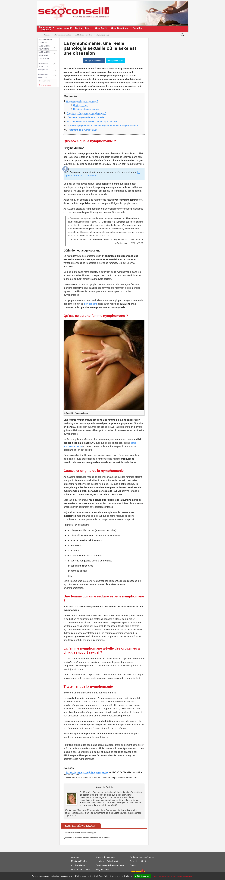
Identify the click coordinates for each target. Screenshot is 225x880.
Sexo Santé (101, 28)
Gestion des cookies (80, 869)
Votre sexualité (64, 28)
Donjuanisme (44, 81)
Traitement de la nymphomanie (82, 130)
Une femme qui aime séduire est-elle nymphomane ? (92, 121)
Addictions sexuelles (43, 76)
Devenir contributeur (139, 861)
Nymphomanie (45, 85)
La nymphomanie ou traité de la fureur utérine (87, 772)
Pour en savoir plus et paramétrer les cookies (173, 876)
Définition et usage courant (86, 109)
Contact (133, 865)
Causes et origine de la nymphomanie (85, 117)
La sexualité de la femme (44, 47)
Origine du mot (80, 105)
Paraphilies (43, 69)
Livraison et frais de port (107, 861)
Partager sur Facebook (94, 60)
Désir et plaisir (82, 28)
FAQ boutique (102, 869)
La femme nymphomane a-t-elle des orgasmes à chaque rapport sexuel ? (102, 125)
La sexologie (44, 58)
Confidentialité (78, 865)
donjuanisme (90, 304)
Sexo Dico (138, 28)
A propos (75, 857)
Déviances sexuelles (43, 64)
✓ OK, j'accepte (142, 876)
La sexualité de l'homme (44, 53)
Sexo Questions (119, 28)
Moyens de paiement (105, 857)
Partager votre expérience (142, 857)
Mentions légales (79, 861)
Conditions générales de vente (110, 865)
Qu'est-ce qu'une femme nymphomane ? (86, 113)
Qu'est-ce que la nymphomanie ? (82, 101)
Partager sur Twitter (115, 60)
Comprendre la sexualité (46, 28)
